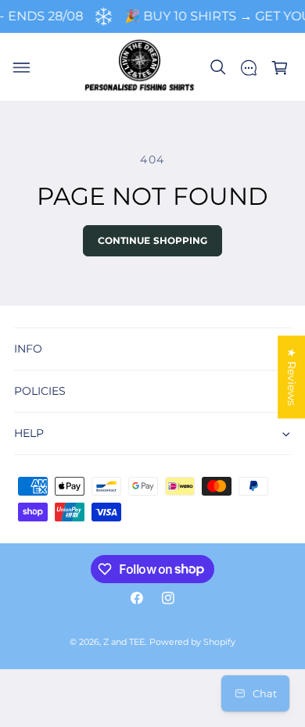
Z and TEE (124, 642)
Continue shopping (153, 240)
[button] (21, 68)
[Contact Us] (248, 68)
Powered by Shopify (192, 642)
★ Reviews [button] (291, 377)
